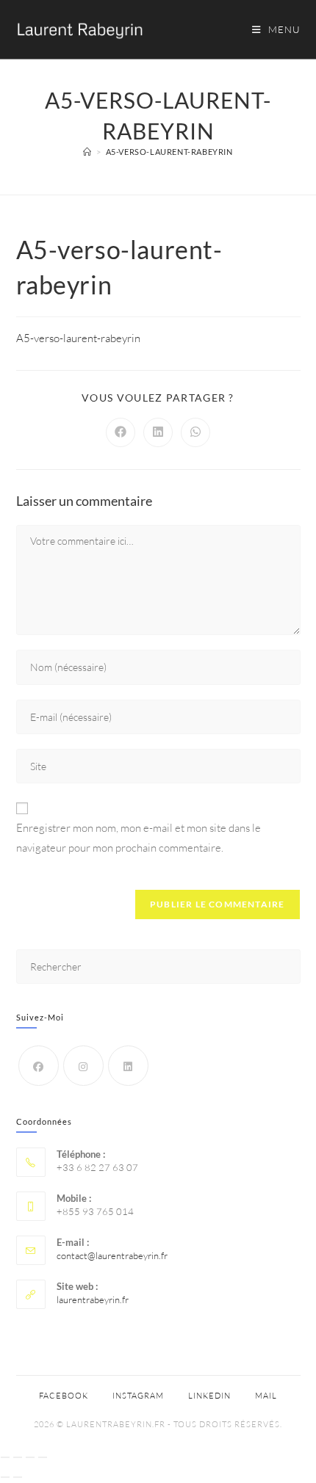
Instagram (138, 1395)
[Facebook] (38, 1065)
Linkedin (209, 1395)
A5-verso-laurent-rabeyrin (169, 151)
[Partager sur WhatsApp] (195, 432)
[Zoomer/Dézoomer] (5, 1457)
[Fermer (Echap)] (42, 1457)
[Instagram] (83, 1065)
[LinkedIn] (128, 1065)
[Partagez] (30, 1457)
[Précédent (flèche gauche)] (5, 1477)
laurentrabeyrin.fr (93, 1299)
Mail (266, 1395)
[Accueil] (87, 151)
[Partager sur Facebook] (120, 432)
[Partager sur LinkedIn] (158, 432)
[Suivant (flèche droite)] (17, 1477)
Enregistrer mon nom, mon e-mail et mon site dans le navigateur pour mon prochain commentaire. (138, 838)
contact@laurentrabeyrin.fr (112, 1255)
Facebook (63, 1395)
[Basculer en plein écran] (17, 1457)
